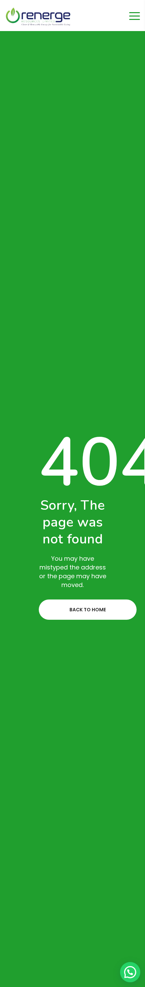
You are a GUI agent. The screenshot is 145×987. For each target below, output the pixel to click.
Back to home (87, 609)
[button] (130, 972)
